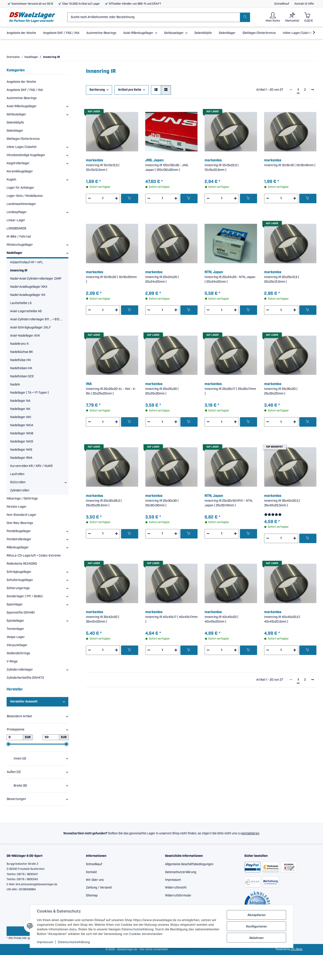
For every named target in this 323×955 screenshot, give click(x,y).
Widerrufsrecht (176, 888)
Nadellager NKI (20, 417)
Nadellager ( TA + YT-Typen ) (29, 393)
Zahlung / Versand (99, 888)
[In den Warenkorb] (129, 198)
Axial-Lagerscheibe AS (26, 311)
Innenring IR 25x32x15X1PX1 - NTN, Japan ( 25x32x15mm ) (229, 503)
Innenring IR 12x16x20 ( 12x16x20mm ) (111, 279)
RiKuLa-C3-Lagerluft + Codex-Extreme (34, 556)
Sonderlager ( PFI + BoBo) (25, 596)
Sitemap (92, 896)
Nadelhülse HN (20, 360)
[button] (273, 17)
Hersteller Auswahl (23, 702)
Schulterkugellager (20, 580)
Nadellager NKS (21, 450)
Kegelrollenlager (18, 163)
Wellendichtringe (18, 653)
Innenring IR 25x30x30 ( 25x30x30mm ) (162, 503)
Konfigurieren (256, 926)
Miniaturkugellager (20, 245)
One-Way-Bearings (20, 523)
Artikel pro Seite (129, 90)
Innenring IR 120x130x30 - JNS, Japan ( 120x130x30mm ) (167, 167)
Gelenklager (15, 131)
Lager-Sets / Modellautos (25, 196)
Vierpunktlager (17, 645)
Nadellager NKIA (21, 425)
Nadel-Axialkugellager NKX (28, 287)
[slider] (8, 744)
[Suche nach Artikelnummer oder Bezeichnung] (245, 17)
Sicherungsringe (18, 588)
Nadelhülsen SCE (22, 376)
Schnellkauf (281, 4)
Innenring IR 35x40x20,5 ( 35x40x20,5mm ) (282, 503)
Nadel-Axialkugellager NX (27, 295)
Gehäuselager (16, 114)
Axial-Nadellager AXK (25, 336)
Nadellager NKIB (21, 433)
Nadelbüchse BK (21, 352)
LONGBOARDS (16, 228)
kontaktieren (250, 833)
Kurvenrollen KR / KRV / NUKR (31, 466)
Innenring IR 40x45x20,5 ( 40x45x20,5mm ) (282, 619)
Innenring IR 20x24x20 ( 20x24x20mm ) (162, 279)
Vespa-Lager (16, 637)
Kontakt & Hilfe (304, 4)
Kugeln (11, 180)
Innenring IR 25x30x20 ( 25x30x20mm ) (281, 391)
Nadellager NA (20, 401)
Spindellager (15, 621)
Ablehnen (256, 938)
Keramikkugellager (20, 171)
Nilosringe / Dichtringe (22, 499)
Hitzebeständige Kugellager (26, 155)
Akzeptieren (256, 915)
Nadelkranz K (19, 344)
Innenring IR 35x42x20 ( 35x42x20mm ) (102, 619)
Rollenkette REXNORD (22, 564)
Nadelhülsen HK (21, 368)
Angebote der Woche (21, 82)
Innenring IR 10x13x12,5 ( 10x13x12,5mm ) (103, 167)
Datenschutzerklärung (138, 929)
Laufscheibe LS (21, 303)
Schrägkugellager (19, 572)
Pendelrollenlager (19, 539)
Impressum (45, 942)
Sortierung (97, 90)
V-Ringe (12, 662)
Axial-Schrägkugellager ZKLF (30, 328)
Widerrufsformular (178, 896)
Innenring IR (18, 271)
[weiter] (312, 90)
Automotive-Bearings (21, 98)
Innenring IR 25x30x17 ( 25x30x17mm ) (230, 391)
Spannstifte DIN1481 (21, 613)
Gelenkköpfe (15, 123)
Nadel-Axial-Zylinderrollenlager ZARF (36, 279)
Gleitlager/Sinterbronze (23, 139)
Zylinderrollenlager (20, 670)
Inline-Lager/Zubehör (22, 147)
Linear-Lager (16, 220)
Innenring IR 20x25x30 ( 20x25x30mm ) (162, 391)
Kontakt (91, 872)
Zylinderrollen (19, 490)
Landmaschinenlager (21, 204)
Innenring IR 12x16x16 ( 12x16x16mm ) (289, 165)
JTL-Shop (296, 949)
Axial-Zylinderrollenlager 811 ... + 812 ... (36, 319)
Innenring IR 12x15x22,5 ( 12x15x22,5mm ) (222, 167)
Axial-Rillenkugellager (22, 106)
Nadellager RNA (21, 458)
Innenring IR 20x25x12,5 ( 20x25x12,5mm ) (281, 279)
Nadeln (15, 385)
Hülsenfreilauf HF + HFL (26, 262)
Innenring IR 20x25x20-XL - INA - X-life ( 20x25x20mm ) (111, 391)
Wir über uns (95, 880)
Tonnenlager (15, 629)
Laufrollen (17, 474)
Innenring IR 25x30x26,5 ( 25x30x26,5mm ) (104, 503)
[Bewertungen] (273, 515)
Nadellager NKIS (21, 442)
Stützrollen (17, 482)
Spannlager (15, 605)
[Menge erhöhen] (116, 198)
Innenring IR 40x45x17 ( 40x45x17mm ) (171, 619)
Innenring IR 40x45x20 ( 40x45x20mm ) (221, 619)
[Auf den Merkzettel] (131, 113)
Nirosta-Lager (17, 507)
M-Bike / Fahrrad (19, 237)
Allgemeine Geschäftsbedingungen (189, 864)
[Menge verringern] (89, 198)
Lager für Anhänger (20, 188)
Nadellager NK (20, 409)
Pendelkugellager (19, 531)
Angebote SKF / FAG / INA (25, 90)
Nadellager (14, 253)
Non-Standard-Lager (21, 515)
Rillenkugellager (18, 547)
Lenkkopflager (17, 212)
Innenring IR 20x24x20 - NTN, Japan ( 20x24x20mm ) (230, 279)
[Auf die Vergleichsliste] (119, 113)
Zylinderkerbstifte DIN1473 (25, 678)
